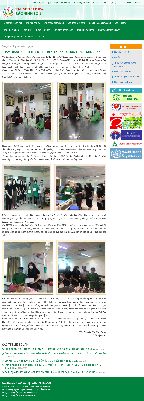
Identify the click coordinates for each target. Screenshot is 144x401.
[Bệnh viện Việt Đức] (126, 146)
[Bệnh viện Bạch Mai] (126, 101)
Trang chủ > (7, 46)
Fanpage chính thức (134, 2)
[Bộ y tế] (126, 139)
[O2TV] (126, 128)
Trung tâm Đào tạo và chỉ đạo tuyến (125, 64)
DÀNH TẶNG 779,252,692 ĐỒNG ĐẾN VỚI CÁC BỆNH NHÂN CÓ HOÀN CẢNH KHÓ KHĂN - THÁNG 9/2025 (50, 372)
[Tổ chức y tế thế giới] (126, 158)
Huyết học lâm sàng (122, 71)
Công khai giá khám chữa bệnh (18, 36)
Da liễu (117, 57)
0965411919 (30, 395)
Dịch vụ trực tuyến (83, 2)
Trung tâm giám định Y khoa (126, 76)
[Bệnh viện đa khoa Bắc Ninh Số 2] (24, 12)
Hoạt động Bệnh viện (123, 81)
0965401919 (32, 392)
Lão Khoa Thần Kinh (123, 52)
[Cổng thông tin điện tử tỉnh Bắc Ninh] (126, 116)
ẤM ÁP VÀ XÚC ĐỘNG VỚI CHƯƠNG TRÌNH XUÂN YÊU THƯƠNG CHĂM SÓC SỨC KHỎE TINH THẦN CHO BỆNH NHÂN (55, 353)
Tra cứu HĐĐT (101, 2)
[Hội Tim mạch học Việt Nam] (126, 110)
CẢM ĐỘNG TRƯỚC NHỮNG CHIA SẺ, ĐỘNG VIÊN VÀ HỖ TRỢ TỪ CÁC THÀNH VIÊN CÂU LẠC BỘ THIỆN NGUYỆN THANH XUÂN (53, 366)
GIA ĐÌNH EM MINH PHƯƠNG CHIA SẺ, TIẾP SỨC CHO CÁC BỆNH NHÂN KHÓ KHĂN (41, 360)
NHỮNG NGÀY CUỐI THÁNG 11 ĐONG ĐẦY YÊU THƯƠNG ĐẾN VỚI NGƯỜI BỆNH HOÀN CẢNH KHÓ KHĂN (50, 349)
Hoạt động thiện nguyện (22, 46)
